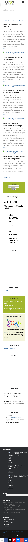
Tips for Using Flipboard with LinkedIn (11, 512)
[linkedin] (11, 535)
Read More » (21, 396)
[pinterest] (14, 535)
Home (6, 13)
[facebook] (6, 535)
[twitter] (3, 535)
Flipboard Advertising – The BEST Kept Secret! (13, 392)
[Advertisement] (14, 267)
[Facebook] (6, 540)
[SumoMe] (26, 540)
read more (5, 48)
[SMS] (18, 540)
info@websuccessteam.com (16, 417)
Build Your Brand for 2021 (10, 305)
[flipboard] (17, 535)
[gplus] (8, 535)
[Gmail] (22, 540)
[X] (10, 540)
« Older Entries (6, 177)
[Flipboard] (14, 540)
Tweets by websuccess (9, 290)
